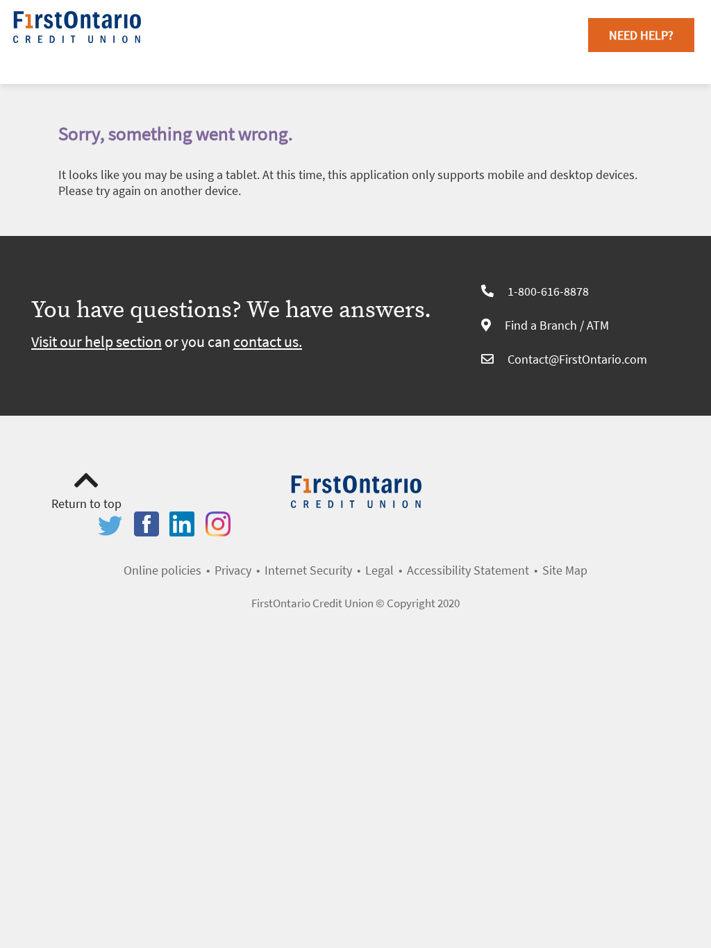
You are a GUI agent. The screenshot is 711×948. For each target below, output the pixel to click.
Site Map (564, 570)
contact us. (267, 341)
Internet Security (308, 570)
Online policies (162, 570)
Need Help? (641, 35)
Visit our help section (96, 341)
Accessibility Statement (468, 570)
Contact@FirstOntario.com (577, 359)
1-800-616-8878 (548, 291)
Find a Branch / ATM (557, 325)
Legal (379, 570)
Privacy (233, 570)
